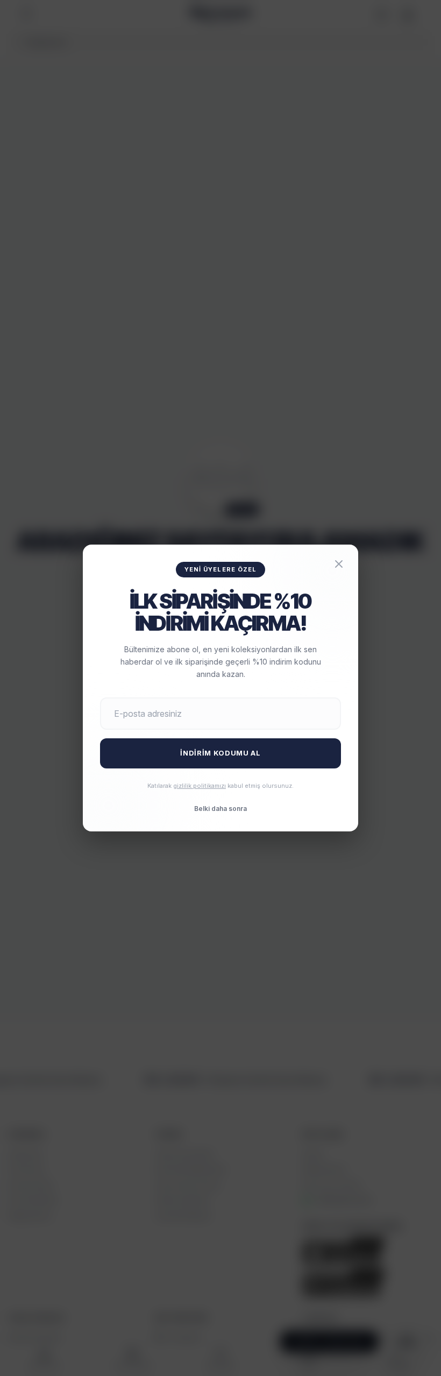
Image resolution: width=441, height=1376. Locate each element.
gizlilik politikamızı (199, 785)
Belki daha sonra (220, 809)
